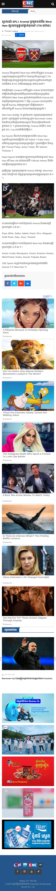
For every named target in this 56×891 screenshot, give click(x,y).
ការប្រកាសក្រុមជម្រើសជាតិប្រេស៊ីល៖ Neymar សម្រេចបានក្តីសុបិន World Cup (27, 676)
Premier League (11, 31)
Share (21, 35)
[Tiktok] (39, 871)
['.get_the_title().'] (28, 652)
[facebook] (17, 871)
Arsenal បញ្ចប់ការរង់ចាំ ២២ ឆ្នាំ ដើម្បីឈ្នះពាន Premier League (32, 11)
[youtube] (32, 871)
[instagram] (24, 871)
